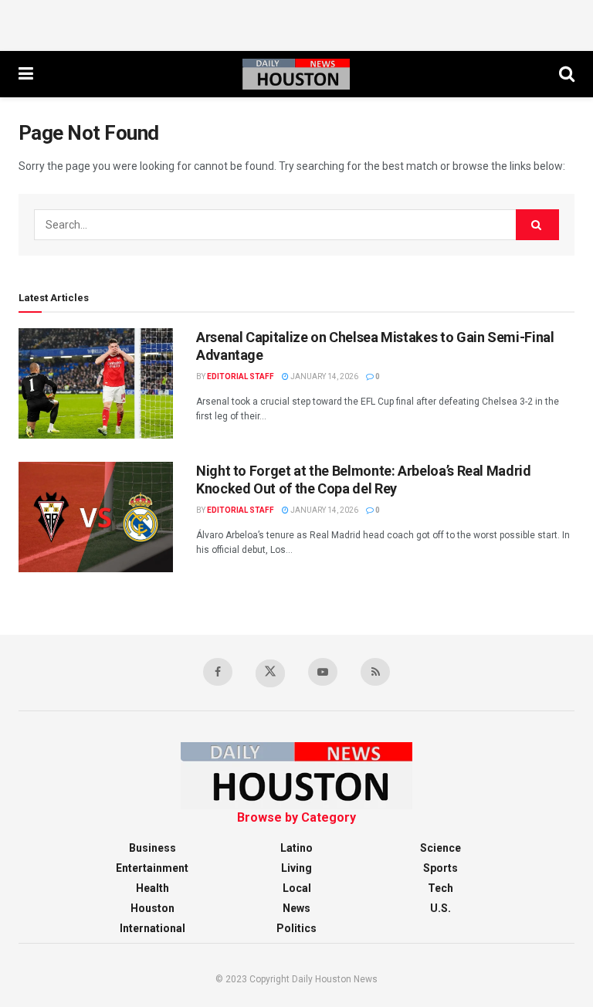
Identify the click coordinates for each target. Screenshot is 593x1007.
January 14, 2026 (323, 376)
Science (440, 848)
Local (297, 888)
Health (152, 888)
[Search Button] (537, 224)
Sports (440, 868)
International (152, 928)
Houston (152, 908)
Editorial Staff (240, 376)
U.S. (440, 908)
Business (152, 848)
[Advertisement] (296, 23)
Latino (296, 848)
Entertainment (152, 868)
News (296, 908)
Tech (440, 888)
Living (296, 868)
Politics (296, 928)
